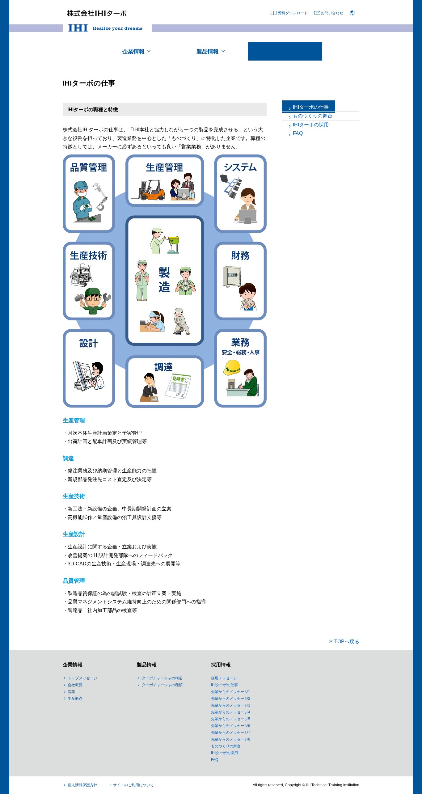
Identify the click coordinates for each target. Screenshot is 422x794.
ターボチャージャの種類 (162, 685)
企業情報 (72, 664)
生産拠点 (75, 698)
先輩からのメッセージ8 (230, 739)
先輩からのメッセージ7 (230, 732)
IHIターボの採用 (311, 124)
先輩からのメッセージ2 (230, 698)
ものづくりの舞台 (312, 115)
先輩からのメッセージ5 (230, 719)
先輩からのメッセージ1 (230, 692)
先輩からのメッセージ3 (230, 705)
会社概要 (75, 685)
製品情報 (147, 664)
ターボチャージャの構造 (162, 678)
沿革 (71, 692)
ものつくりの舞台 (226, 746)
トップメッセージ (82, 678)
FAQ (298, 133)
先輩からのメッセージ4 (230, 712)
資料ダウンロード (293, 13)
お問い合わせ (332, 13)
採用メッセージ (224, 678)
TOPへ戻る (346, 641)
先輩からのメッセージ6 (230, 726)
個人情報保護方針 (82, 785)
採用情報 (221, 664)
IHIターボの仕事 (311, 107)
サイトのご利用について (133, 785)
